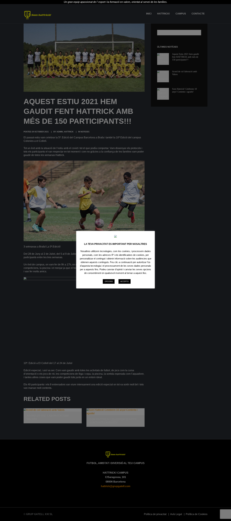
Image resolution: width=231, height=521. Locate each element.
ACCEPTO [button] (124, 281)
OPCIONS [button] (109, 281)
